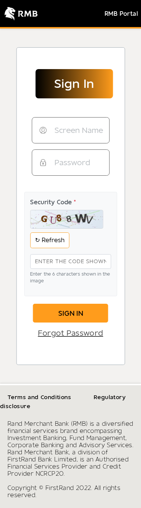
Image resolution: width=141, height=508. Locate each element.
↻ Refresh (49, 240)
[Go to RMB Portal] (19, 13)
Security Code (53, 202)
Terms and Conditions (39, 397)
